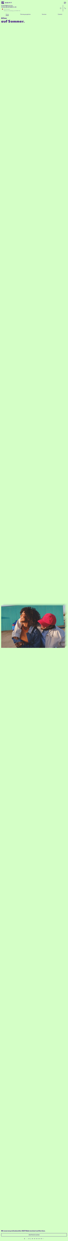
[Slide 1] (29, 1239)
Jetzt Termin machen (34, 1234)
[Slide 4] (34, 1239)
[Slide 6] (38, 1239)
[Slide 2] (31, 1239)
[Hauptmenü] (65, 3)
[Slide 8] (42, 1239)
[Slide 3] (33, 1239)
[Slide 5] (36, 1239)
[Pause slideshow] (25, 1239)
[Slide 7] (40, 1239)
